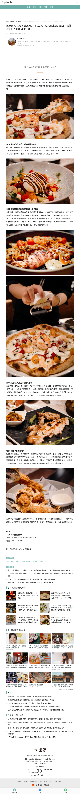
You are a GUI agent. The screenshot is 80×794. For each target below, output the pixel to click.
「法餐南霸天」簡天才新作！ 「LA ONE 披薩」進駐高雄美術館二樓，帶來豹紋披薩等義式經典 (40, 575)
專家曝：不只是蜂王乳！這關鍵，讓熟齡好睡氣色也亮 (16, 647)
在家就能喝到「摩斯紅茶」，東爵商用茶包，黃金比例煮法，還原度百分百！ (34, 719)
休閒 (40, 7)
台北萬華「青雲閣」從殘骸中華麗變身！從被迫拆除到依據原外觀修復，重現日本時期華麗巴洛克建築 (16, 666)
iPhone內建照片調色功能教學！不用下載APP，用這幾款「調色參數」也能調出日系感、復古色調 (40, 647)
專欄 (51, 7)
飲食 (29, 7)
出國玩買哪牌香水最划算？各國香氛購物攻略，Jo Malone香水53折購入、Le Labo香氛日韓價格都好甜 (62, 647)
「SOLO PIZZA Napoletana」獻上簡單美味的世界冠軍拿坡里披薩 (31, 579)
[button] (70, 607)
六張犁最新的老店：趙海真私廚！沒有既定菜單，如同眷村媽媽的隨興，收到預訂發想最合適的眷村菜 (40, 732)
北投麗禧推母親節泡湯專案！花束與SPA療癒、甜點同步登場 (29, 703)
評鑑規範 (44, 755)
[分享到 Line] (65, 790)
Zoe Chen (20, 39)
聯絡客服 (50, 755)
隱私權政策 (36, 755)
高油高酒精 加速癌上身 (36, 685)
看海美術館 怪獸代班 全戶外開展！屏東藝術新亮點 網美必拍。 (30, 696)
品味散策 (12, 21)
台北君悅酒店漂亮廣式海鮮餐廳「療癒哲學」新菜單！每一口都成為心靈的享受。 (36, 710)
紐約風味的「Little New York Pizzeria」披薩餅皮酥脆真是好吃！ (31, 583)
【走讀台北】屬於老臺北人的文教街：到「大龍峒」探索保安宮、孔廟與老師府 (62, 686)
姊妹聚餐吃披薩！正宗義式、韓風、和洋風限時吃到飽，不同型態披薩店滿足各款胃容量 (39, 570)
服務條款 (29, 755)
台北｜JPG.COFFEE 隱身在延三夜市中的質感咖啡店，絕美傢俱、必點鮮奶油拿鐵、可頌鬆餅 (40, 723)
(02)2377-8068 (41, 759)
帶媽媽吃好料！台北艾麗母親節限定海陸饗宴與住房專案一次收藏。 (32, 700)
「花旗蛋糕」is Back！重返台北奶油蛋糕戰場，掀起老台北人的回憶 (32, 737)
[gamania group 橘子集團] (40, 785)
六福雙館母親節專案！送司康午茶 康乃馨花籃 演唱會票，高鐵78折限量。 (34, 707)
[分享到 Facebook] (40, 790)
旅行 (34, 7)
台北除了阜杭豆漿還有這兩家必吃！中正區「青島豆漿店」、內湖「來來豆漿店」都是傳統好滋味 (16, 686)
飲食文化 (18, 21)
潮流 (45, 7)
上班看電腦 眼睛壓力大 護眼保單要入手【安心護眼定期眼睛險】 (62, 666)
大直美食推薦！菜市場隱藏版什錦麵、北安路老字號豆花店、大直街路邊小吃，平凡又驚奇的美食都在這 (39, 666)
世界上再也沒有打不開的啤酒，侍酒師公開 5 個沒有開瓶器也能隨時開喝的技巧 (36, 728)
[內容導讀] (14, 790)
